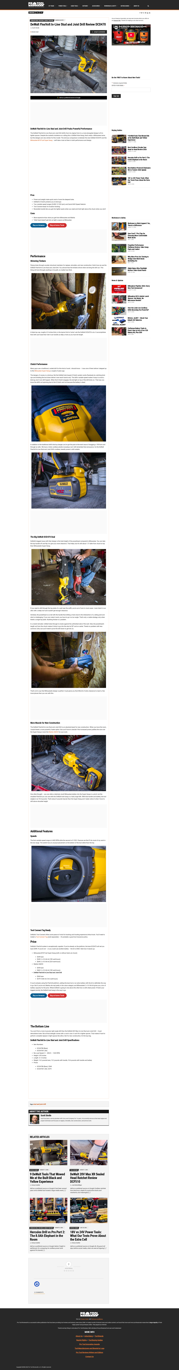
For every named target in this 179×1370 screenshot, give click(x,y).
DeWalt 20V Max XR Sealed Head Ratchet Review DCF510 (87, 1178)
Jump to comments (99, 32)
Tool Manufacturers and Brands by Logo (89, 1348)
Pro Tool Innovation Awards (89, 1344)
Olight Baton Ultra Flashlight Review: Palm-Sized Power (137, 269)
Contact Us (89, 1357)
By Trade (51, 6)
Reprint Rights (81, 1340)
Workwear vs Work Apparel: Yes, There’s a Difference (139, 224)
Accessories (96, 6)
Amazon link (117, 20)
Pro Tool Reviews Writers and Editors (89, 1352)
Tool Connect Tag (42, 937)
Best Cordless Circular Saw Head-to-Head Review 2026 (137, 148)
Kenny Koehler (36, 1185)
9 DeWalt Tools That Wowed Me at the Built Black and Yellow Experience (47, 1178)
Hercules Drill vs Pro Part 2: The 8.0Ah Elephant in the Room (47, 1235)
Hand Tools (74, 6)
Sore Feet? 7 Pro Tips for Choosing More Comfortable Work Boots (137, 235)
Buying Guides (125, 6)
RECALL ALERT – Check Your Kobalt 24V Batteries (138, 319)
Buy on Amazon (39, 225)
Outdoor (85, 6)
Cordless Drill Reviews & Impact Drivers (42, 20)
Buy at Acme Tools (57, 225)
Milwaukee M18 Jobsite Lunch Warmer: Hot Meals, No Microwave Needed (138, 298)
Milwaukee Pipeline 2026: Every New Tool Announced (139, 287)
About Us (136, 6)
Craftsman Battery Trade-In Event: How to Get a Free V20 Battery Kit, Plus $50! (138, 330)
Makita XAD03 (53, 732)
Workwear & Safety (110, 6)
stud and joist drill (39, 1104)
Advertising (88, 1336)
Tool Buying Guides (96, 1340)
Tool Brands (99, 1336)
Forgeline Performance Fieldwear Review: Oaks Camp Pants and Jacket (138, 247)
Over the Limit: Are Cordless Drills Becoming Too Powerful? (138, 309)
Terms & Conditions (97, 1319)
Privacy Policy (85, 1319)
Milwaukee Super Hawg (42, 371)
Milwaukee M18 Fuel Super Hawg (41, 140)
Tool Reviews (74, 1170)
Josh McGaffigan (77, 1185)
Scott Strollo (35, 28)
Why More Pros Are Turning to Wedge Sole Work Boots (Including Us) (138, 259)
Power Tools (62, 6)
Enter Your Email (118, 85)
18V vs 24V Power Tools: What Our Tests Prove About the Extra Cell (88, 1235)
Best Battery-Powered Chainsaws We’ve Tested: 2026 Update (139, 169)
